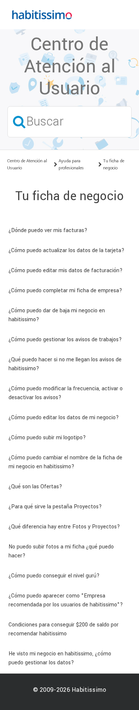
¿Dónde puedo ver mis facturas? (48, 230)
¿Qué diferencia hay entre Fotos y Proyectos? (64, 527)
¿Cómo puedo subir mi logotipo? (47, 438)
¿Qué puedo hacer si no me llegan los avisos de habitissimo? (65, 364)
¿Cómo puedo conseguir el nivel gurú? (54, 576)
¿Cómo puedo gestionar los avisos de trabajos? (65, 339)
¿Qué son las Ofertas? (35, 487)
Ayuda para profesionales (71, 165)
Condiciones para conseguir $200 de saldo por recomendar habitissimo (64, 629)
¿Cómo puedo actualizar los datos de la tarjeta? (67, 250)
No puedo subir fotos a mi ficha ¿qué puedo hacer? (61, 551)
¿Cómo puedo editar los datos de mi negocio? (64, 417)
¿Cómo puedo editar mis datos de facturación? (66, 270)
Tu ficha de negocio (113, 165)
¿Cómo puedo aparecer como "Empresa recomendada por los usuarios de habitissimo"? (66, 600)
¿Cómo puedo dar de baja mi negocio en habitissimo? (57, 315)
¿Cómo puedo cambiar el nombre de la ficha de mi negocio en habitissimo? (65, 462)
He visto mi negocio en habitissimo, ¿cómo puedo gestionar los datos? (60, 658)
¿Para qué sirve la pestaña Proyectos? (55, 507)
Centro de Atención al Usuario (27, 165)
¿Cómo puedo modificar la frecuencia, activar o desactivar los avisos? (66, 393)
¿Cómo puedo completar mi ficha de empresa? (65, 290)
